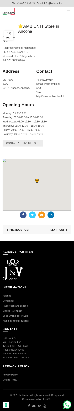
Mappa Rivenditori (12, 310)
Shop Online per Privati (15, 315)
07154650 (46, 79)
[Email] (41, 214)
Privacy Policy (10, 374)
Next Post (57, 229)
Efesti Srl (46, 399)
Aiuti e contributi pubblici (16, 320)
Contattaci (8, 300)
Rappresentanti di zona (15, 305)
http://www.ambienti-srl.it (50, 96)
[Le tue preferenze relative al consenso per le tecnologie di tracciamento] (6, 405)
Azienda (7, 295)
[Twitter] (32, 214)
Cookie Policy (10, 379)
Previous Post (19, 229)
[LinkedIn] (50, 214)
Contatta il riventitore (22, 143)
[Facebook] (23, 214)
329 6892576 (14, 60)
